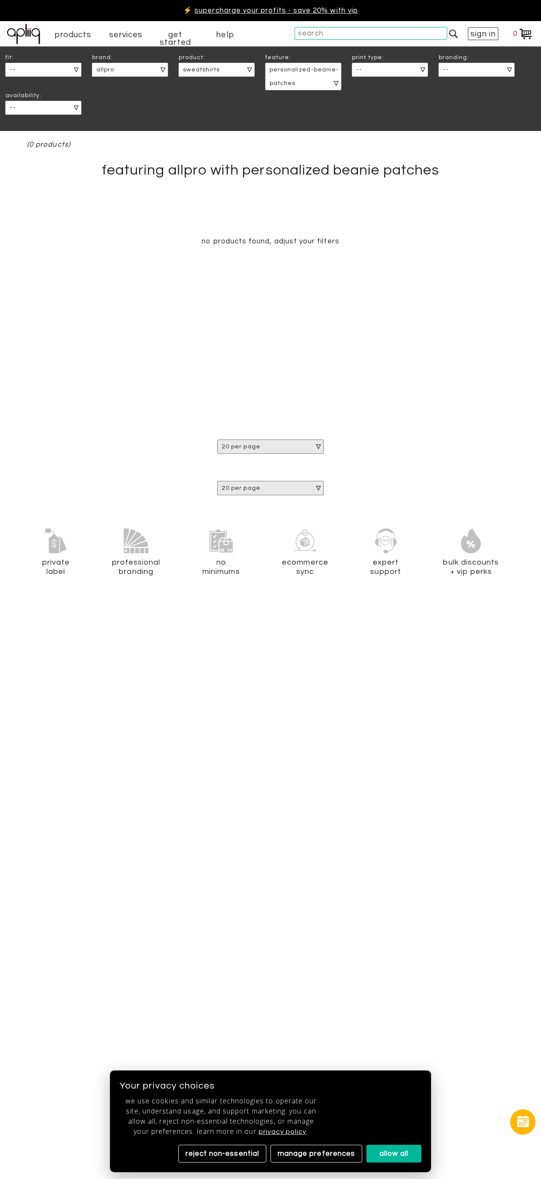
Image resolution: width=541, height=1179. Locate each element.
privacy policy (283, 1131)
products (73, 34)
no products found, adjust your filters (270, 241)
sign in (483, 34)
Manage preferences (316, 1153)
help (225, 34)
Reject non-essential (222, 1153)
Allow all (394, 1153)
